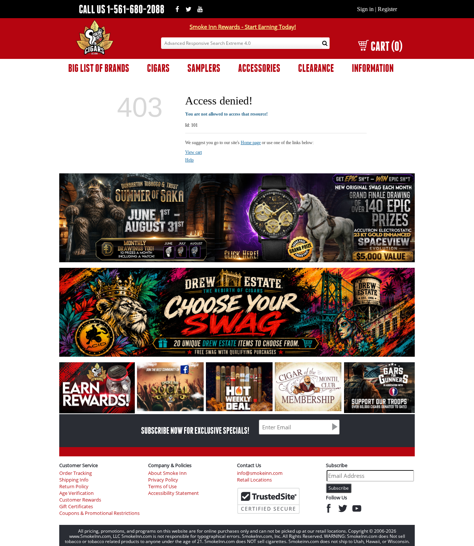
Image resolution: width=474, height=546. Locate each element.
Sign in (365, 9)
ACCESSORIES (259, 68)
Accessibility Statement (173, 493)
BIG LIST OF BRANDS (98, 68)
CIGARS (158, 68)
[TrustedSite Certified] (268, 501)
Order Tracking (75, 473)
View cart (193, 152)
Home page (251, 142)
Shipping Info (74, 480)
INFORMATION (373, 68)
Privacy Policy (163, 480)
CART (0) (386, 46)
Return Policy (74, 486)
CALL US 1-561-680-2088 (121, 9)
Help (189, 160)
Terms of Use (162, 486)
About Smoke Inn (167, 473)
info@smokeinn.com (260, 473)
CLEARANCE (316, 68)
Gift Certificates (76, 506)
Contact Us (249, 465)
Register (387, 9)
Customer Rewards (80, 500)
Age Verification (76, 493)
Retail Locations (254, 480)
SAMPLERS (203, 68)
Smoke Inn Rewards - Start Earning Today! (243, 26)
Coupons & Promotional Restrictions (99, 513)
